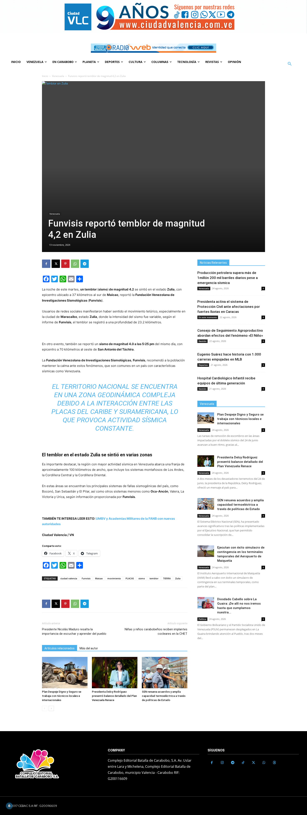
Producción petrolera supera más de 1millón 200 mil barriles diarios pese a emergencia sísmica (227, 278)
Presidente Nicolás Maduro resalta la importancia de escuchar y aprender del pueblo (74, 631)
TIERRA (167, 578)
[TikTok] (243, 763)
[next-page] (51, 708)
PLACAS (130, 578)
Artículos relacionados (59, 648)
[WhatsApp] (75, 264)
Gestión (202, 341)
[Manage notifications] (9, 805)
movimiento (114, 578)
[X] (56, 264)
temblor (154, 578)
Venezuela (58, 76)
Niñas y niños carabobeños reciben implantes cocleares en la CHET (156, 631)
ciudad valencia (68, 578)
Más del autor (89, 648)
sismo (141, 578)
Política (202, 619)
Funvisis (86, 578)
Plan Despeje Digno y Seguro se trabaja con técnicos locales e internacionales (61, 696)
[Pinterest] (65, 264)
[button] (290, 64)
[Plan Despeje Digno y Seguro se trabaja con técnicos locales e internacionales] (65, 672)
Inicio (45, 76)
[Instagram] (222, 763)
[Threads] (274, 763)
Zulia (177, 578)
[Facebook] (46, 264)
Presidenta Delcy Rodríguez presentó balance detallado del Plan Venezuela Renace (114, 696)
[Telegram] (84, 264)
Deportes (203, 364)
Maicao (99, 578)
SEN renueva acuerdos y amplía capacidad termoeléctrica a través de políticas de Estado (163, 696)
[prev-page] (44, 708)
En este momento (208, 317)
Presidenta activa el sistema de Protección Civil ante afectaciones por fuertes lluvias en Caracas (228, 306)
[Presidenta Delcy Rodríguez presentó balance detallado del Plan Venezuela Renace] (114, 672)
